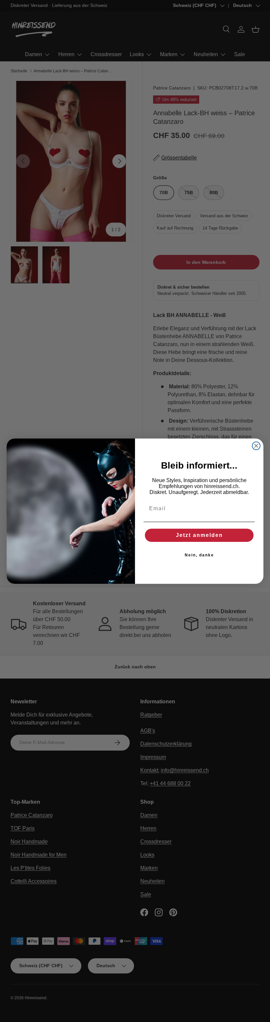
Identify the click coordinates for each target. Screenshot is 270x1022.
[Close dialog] (256, 446)
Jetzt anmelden (199, 535)
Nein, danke (199, 555)
